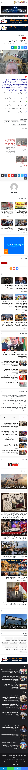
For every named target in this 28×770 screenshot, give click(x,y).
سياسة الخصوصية (18, 760)
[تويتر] (22, 175)
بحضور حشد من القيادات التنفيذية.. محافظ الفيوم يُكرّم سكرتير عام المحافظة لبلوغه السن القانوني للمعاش (14, 354)
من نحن (12, 760)
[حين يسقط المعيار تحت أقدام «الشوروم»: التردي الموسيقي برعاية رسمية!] (7, 297)
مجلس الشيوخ (8, 647)
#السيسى (23, 637)
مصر (8, 649)
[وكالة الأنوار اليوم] (19, 2)
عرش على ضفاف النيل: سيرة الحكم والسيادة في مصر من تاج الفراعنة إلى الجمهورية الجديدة (21, 325)
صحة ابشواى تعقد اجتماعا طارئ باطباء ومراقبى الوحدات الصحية (7, 228)
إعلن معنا (4, 760)
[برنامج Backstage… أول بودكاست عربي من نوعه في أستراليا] (7, 280)
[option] (14, 481)
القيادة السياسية (13, 642)
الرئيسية (24, 35)
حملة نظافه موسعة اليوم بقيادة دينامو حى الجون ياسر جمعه (22, 147)
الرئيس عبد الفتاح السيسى (11, 640)
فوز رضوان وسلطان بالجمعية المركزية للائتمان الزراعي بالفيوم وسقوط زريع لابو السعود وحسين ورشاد (21, 229)
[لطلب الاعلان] (14, 659)
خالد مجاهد (5, 644)
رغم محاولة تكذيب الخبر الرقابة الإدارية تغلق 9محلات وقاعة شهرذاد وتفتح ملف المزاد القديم (7, 213)
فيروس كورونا (23, 647)
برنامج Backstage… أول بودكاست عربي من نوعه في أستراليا (7, 287)
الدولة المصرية (9, 637)
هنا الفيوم (20, 35)
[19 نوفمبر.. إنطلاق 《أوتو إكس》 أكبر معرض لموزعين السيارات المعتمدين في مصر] (7, 317)
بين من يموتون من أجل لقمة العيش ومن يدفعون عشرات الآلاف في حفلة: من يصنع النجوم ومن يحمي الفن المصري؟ (9, 433)
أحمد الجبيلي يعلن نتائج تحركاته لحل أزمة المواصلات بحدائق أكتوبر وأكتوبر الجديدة (10, 451)
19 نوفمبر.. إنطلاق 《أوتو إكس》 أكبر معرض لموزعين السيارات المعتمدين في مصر (7, 324)
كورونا (16, 647)
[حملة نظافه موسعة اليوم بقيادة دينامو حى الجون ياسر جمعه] (21, 141)
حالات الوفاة (23, 644)
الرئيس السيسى (22, 640)
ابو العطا (16, 637)
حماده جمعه (23, 43)
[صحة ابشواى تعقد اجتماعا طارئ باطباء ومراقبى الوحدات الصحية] (7, 222)
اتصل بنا (8, 760)
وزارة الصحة (23, 651)
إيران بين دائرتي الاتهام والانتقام (12, 382)
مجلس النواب (23, 649)
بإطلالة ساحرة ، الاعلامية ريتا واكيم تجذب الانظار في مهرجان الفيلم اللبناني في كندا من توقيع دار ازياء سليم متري (9, 377)
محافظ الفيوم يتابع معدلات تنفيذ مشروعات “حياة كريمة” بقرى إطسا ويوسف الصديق (11, 370)
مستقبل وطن (15, 649)
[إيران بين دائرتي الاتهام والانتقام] (23, 384)
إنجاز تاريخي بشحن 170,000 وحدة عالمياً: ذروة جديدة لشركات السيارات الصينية (14, 627)
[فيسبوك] (25, 175)
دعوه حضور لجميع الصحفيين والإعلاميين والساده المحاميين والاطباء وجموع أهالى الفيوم (21, 212)
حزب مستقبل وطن (14, 644)
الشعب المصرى (22, 642)
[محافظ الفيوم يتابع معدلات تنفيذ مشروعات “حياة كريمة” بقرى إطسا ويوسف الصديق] (23, 371)
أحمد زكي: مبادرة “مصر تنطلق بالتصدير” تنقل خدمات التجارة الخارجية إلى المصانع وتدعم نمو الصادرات (21, 288)
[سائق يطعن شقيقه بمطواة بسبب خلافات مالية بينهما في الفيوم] (21, 159)
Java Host (11, 759)
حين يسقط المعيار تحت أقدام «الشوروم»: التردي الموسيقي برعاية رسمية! (7, 303)
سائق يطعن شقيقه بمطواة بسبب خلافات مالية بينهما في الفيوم (21, 164)
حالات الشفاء (5, 642)
